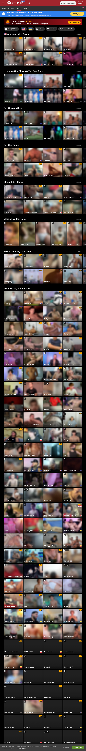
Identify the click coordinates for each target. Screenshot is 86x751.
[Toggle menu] (3, 3)
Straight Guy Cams (13, 182)
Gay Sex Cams (11, 145)
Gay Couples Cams (13, 108)
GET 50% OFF (74, 22)
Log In (80, 3)
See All (79, 34)
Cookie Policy (21, 748)
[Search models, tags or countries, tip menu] (83, 8)
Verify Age (77, 14)
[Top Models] (29, 3)
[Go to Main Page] (16, 3)
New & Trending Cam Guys (17, 251)
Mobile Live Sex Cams (15, 219)
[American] (24, 29)
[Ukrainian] (31, 29)
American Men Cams (18, 34)
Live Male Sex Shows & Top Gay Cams (23, 71)
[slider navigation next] (81, 51)
